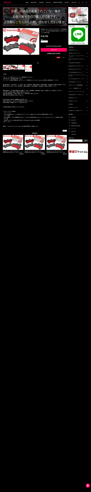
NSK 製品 (71, 104)
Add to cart (54, 49)
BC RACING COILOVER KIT (75, 62)
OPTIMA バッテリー (73, 101)
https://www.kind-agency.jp (36, 80)
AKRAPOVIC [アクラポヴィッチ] (76, 66)
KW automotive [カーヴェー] (75, 69)
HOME (27, 2)
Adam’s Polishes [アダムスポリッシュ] (77, 59)
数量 (42, 39)
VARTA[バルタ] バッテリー (75, 53)
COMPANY (41, 2)
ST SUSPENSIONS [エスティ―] (76, 72)
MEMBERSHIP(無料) (57, 2)
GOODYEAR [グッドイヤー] (75, 82)
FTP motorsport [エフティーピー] (76, 78)
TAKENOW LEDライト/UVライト (76, 94)
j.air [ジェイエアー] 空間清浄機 (75, 85)
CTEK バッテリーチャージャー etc (76, 91)
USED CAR (73, 2)
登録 (86, 140)
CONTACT (67, 2)
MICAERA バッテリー (73, 97)
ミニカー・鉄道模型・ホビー (75, 88)
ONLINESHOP (34, 2)
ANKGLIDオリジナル (73, 50)
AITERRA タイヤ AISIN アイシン (76, 110)
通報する (64, 130)
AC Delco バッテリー (73, 107)
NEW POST (48, 2)
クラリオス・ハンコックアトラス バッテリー (77, 56)
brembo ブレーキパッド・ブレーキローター (77, 75)
